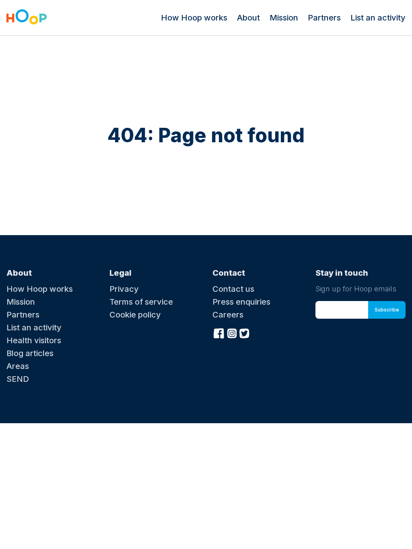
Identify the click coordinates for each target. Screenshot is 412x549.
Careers (227, 315)
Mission (284, 18)
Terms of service (141, 302)
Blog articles (30, 353)
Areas (17, 366)
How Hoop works (194, 18)
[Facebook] (218, 332)
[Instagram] (231, 332)
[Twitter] (244, 332)
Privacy (124, 289)
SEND (17, 379)
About (248, 18)
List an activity (378, 18)
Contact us (233, 289)
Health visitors (33, 340)
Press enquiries (241, 302)
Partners (324, 18)
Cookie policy (135, 315)
